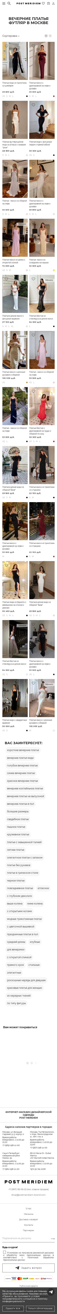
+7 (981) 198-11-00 (10, 1169)
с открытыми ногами (19, 911)
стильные (34, 964)
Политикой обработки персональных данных (28, 1258)
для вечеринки (15, 949)
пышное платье (16, 826)
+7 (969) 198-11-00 (11, 1145)
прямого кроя (15, 964)
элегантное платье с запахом (24, 857)
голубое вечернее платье (22, 765)
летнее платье (15, 849)
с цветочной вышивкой (20, 926)
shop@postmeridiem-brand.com (28, 1195)
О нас (28, 1208)
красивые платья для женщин (24, 987)
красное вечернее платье (22, 780)
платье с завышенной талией (24, 842)
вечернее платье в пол (20, 803)
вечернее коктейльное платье (25, 788)
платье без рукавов (18, 865)
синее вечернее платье (21, 773)
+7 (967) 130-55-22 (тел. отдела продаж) (29, 1189)
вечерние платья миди (20, 757)
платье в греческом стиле (22, 872)
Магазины (28, 1214)
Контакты (28, 1225)
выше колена (14, 903)
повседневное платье (20, 888)
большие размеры (17, 811)
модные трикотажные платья (24, 918)
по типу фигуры (16, 1003)
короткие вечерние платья (23, 750)
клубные (35, 941)
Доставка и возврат (28, 1219)
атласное (43, 888)
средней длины (16, 941)
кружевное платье (18, 834)
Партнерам (28, 1230)
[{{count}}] (48, 3)
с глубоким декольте (19, 895)
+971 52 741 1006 (38, 1169)
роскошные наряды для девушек (26, 980)
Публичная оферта (28, 1286)
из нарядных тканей (19, 995)
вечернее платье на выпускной (25, 796)
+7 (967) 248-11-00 (38, 1147)
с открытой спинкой (19, 957)
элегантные (14, 972)
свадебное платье (18, 819)
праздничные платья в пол (22, 934)
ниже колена (35, 903)
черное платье (16, 880)
